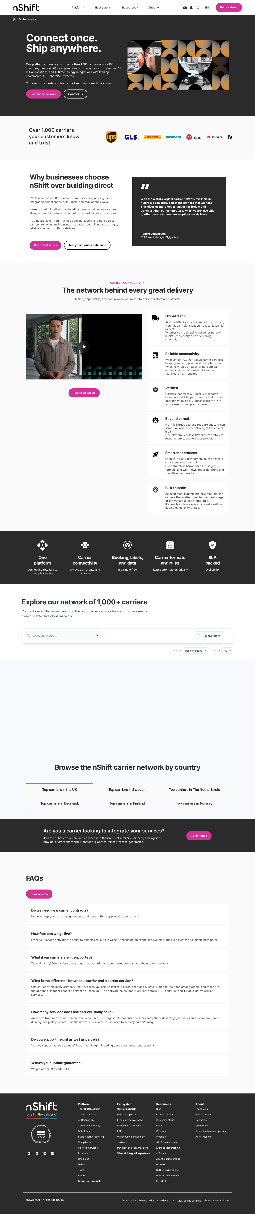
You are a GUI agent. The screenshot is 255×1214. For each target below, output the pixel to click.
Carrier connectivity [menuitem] (89, 1125)
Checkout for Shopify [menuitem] (129, 1125)
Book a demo (228, 7)
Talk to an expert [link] (84, 392)
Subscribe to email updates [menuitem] (211, 1131)
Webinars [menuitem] (161, 1136)
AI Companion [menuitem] (86, 1120)
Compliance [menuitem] (84, 1142)
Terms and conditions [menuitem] (217, 1200)
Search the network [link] (43, 94)
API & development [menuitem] (167, 1142)
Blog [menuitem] (158, 1109)
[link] (59, 790)
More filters (212, 636)
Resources (129, 7)
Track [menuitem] (81, 1170)
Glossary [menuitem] (161, 1131)
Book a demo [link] (39, 894)
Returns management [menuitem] (168, 1175)
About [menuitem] (200, 1104)
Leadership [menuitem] (202, 1109)
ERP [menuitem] (119, 1131)
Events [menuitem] (160, 1125)
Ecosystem (102, 7)
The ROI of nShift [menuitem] (87, 1114)
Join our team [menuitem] (203, 1114)
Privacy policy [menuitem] (147, 1200)
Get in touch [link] (199, 835)
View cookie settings (189, 1200)
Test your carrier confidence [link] (87, 245)
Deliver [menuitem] (82, 1164)
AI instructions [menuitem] (203, 1136)
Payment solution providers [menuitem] (132, 1147)
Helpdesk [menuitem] (161, 1181)
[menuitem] (89, 1109)
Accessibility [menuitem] (129, 1200)
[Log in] (191, 7)
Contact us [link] (75, 94)
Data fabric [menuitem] (84, 1131)
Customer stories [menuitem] (165, 1120)
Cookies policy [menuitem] (165, 1200)
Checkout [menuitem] (83, 1158)
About (152, 7)
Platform (77, 7)
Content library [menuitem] (164, 1114)
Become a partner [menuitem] (127, 1114)
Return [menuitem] (82, 1175)
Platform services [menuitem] (88, 1147)
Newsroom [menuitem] (201, 1120)
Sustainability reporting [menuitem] (91, 1136)
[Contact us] (185, 8)
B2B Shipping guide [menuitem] (167, 1170)
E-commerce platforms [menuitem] (130, 1120)
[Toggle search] (198, 7)
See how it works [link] (45, 245)
